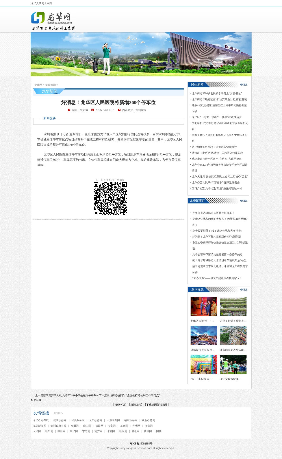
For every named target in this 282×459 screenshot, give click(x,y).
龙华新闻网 (53, 21)
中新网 (61, 431)
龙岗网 (124, 425)
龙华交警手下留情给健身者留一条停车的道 (217, 254)
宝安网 (112, 425)
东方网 (86, 431)
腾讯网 (135, 431)
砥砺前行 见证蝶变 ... (203, 349)
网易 (158, 431)
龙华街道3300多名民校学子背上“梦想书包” (217, 93)
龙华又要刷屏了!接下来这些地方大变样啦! (217, 230)
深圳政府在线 (58, 425)
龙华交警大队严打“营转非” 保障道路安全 (216, 182)
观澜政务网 (148, 420)
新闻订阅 (135, 404)
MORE (243, 84)
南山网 (87, 425)
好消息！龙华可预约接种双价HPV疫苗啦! (216, 236)
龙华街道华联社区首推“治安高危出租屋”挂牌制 (219, 99)
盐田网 (99, 425)
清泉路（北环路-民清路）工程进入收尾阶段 (217, 152)
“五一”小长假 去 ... (201, 378)
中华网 (74, 431)
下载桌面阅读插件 (156, 404)
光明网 (136, 425)
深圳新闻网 (39, 425)
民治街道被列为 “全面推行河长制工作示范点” (133, 395)
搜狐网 (148, 431)
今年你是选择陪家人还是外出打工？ (213, 212)
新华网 (49, 431)
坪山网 (149, 425)
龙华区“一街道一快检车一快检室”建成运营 (217, 117)
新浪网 (123, 431)
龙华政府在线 (41, 420)
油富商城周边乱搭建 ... (233, 349)
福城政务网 (130, 420)
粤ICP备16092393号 (141, 443)
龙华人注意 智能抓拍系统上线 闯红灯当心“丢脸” (220, 176)
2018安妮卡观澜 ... (230, 378)
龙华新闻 (50, 84)
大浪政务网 (113, 420)
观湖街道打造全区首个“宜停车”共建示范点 (217, 158)
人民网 (37, 431)
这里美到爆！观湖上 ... (233, 320)
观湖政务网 (60, 420)
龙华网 (38, 84)
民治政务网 (78, 420)
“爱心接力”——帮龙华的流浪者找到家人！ (217, 278)
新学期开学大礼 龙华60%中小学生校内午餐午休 (71, 395)
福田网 (75, 425)
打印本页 (120, 404)
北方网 (111, 431)
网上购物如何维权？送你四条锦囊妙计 (214, 146)
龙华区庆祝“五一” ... (202, 320)
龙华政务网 (95, 420)
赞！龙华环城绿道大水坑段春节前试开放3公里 (219, 260)
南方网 (98, 431)
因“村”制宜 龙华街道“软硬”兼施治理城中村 (217, 188)
